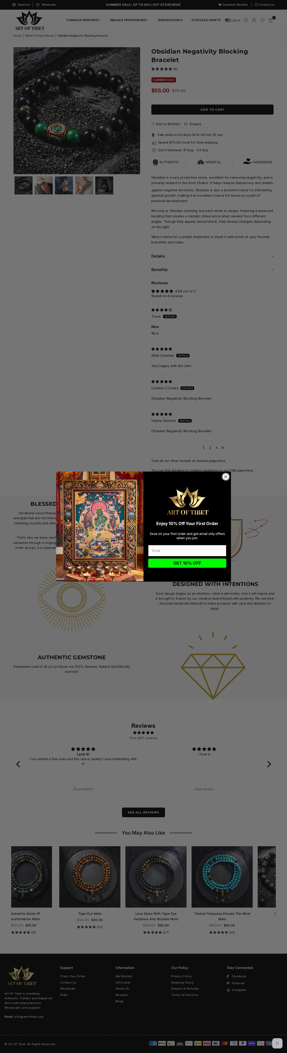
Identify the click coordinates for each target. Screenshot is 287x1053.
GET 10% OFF (187, 563)
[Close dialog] (225, 476)
